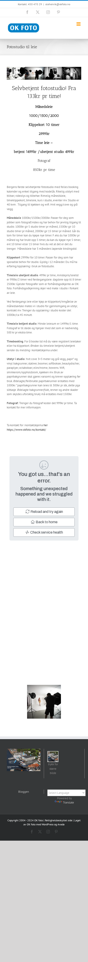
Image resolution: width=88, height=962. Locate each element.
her (46, 425)
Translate (68, 802)
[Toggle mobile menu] (78, 24)
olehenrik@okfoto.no (57, 4)
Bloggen (23, 792)
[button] (52, 763)
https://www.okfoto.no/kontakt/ (26, 430)
